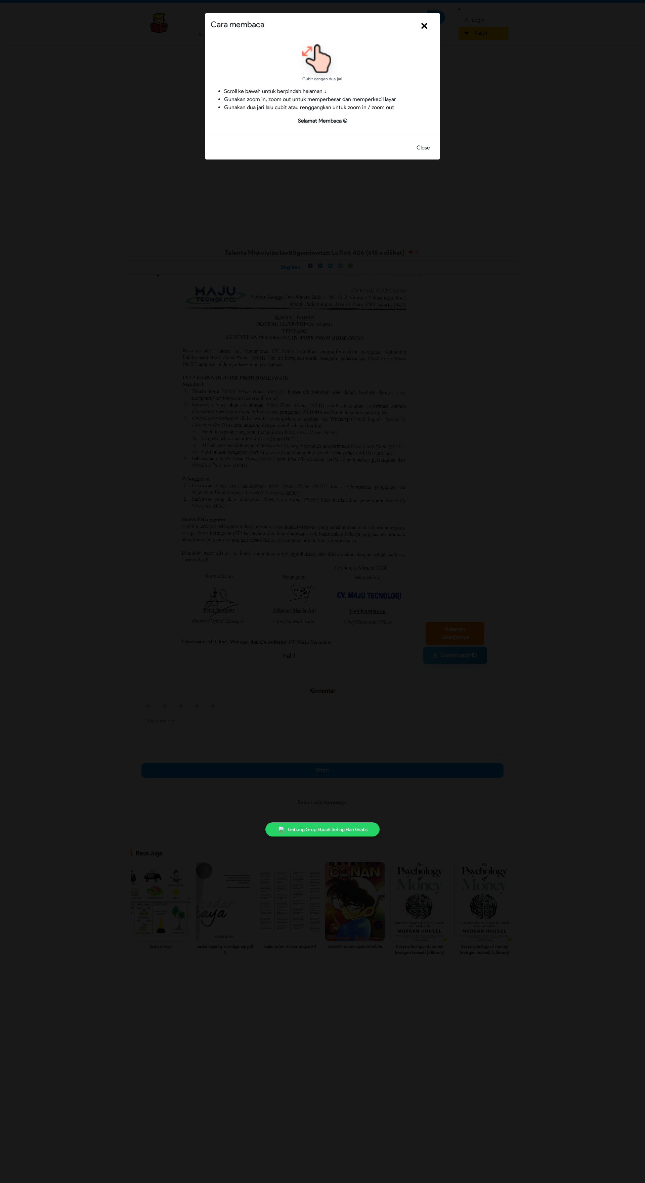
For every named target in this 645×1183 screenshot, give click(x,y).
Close (423, 147)
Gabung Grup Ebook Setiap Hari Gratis (328, 829)
